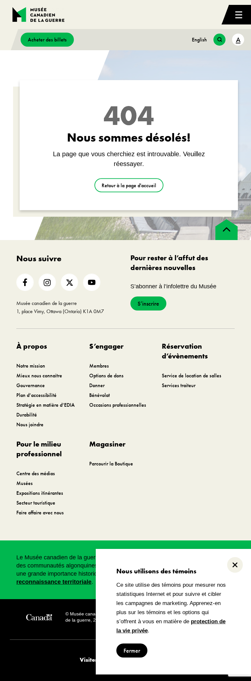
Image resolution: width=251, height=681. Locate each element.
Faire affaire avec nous (40, 512)
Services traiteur (178, 385)
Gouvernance (30, 385)
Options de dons (106, 375)
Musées (24, 483)
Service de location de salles (191, 375)
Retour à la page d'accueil (129, 185)
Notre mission (30, 365)
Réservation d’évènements (185, 351)
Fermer (132, 650)
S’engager (106, 346)
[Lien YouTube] (91, 282)
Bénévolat (99, 395)
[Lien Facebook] (25, 282)
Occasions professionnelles (117, 404)
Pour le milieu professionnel (39, 449)
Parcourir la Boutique (111, 463)
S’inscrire (148, 303)
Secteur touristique (35, 502)
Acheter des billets (47, 39)
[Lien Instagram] (47, 282)
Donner (97, 385)
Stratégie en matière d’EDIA (45, 404)
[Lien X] (69, 282)
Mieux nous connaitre (39, 375)
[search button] (219, 40)
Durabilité (26, 414)
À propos (31, 346)
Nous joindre (29, 424)
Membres (99, 365)
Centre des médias (35, 473)
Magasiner (107, 444)
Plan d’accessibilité (36, 395)
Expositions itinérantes (39, 493)
